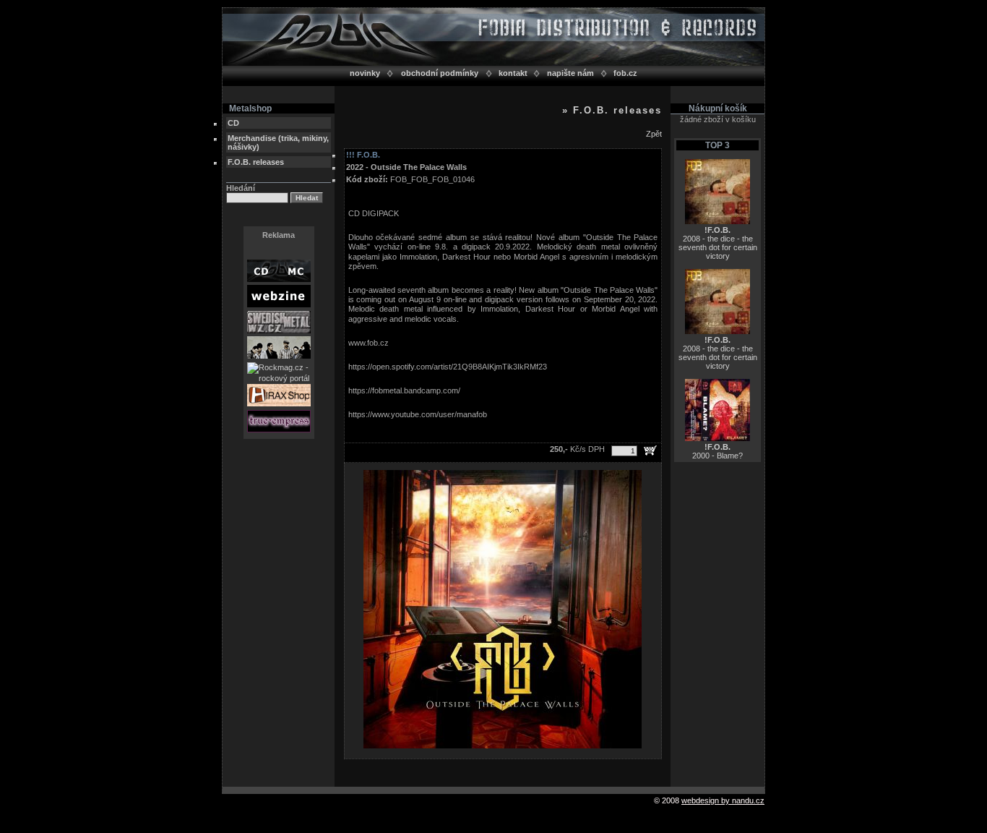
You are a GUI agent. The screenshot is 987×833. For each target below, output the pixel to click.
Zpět (654, 133)
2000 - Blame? (717, 451)
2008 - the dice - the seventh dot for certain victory (717, 243)
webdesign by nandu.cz (722, 800)
